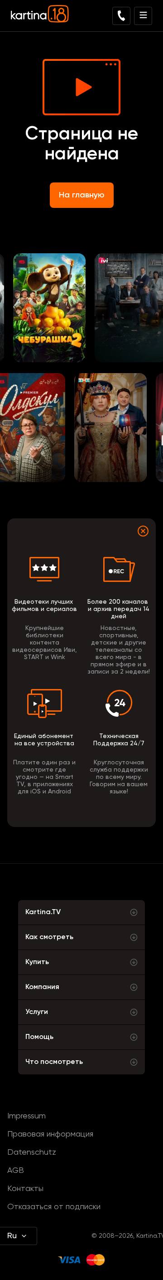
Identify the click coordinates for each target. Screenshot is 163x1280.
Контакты (25, 1189)
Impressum (26, 1116)
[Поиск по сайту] (121, 16)
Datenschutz (31, 1152)
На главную (82, 195)
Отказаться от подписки (54, 1207)
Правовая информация (50, 1134)
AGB (15, 1171)
